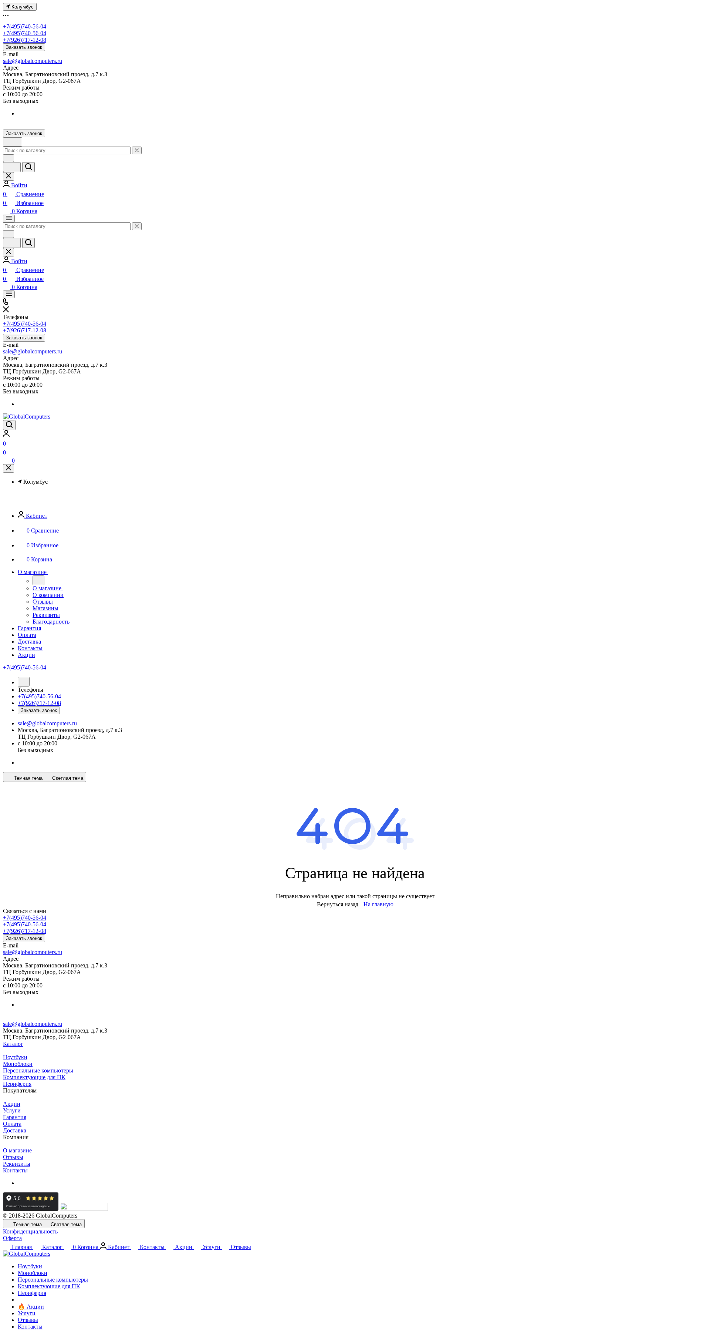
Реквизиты (16, 1164)
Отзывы (13, 1157)
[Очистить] (137, 150)
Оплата (12, 1124)
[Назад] (38, 580)
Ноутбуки (15, 1057)
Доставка (14, 1130)
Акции (11, 1104)
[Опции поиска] (8, 158)
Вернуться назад (337, 904)
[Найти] (28, 167)
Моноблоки (18, 1064)
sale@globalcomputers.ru (32, 61)
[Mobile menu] (9, 294)
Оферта (12, 1238)
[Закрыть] (8, 468)
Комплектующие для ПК (34, 1077)
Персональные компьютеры (38, 1070)
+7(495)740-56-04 (24, 26)
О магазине (17, 1150)
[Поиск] (9, 425)
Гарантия (14, 1117)
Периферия (17, 1084)
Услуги (12, 1110)
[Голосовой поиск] (12, 167)
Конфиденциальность (30, 1231)
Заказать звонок (24, 47)
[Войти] (6, 435)
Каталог (13, 1044)
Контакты (15, 1170)
